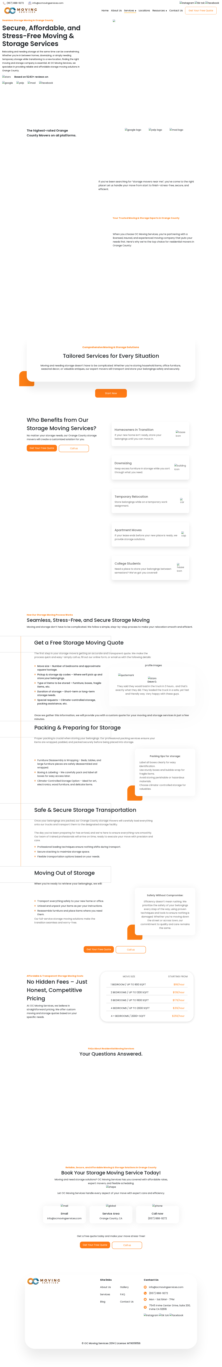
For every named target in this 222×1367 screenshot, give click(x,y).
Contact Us (176, 10)
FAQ (122, 1294)
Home (105, 10)
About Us (116, 10)
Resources (158, 10)
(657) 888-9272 (15, 3)
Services (129, 10)
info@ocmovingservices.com (47, 3)
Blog (102, 1301)
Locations (144, 10)
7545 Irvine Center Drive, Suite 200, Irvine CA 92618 (169, 1307)
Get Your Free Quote (201, 10)
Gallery (124, 1287)
